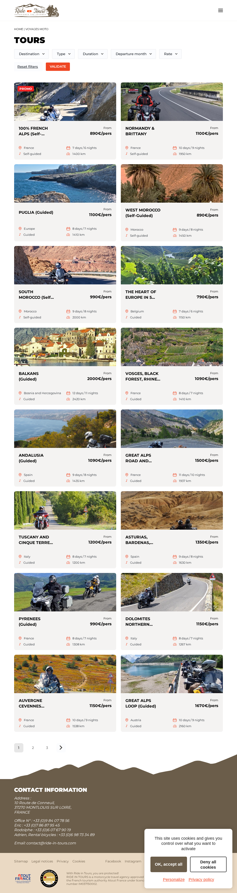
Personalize (174, 879)
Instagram (133, 861)
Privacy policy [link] (201, 879)
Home (18, 29)
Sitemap (21, 861)
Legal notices (42, 861)
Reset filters (27, 66)
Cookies (78, 861)
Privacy (63, 861)
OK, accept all (168, 864)
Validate (58, 66)
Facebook (113, 861)
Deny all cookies (208, 865)
